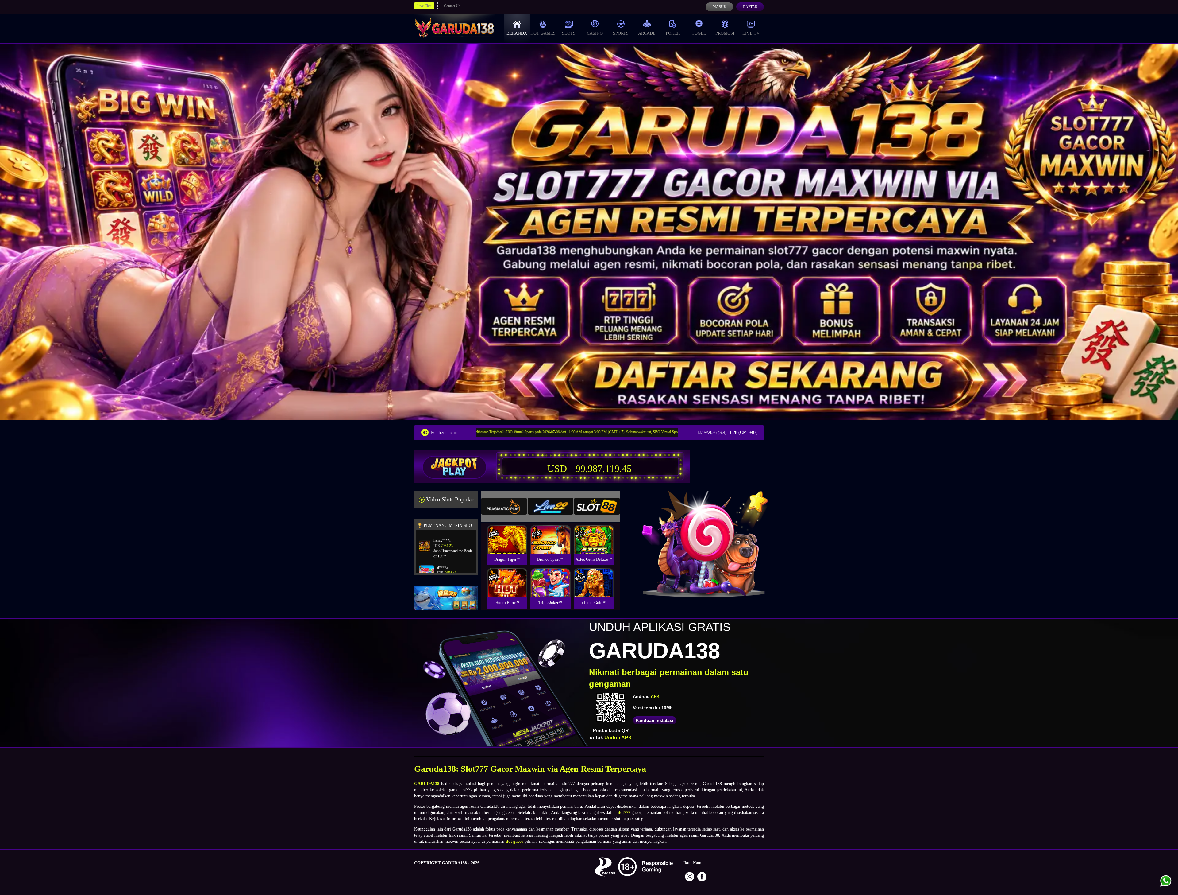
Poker (673, 33)
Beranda (516, 33)
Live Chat (424, 6)
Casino (595, 33)
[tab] (504, 506)
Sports (621, 33)
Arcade (647, 33)
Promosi (724, 33)
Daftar (750, 7)
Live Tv (751, 33)
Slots (569, 33)
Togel (699, 33)
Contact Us (452, 6)
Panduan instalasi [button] (654, 720)
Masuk (719, 7)
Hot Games (543, 33)
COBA (507, 532)
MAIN (507, 545)
